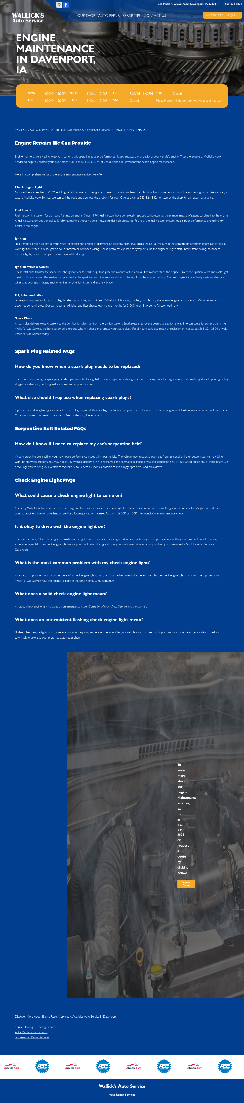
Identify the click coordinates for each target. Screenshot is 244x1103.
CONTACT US (155, 15)
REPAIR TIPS (132, 15)
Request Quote (186, 884)
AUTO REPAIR (109, 15)
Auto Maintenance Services (31, 1032)
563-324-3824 (233, 3)
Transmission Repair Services (32, 1037)
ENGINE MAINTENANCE (131, 129)
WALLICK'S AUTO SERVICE (32, 129)
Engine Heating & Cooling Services (35, 1027)
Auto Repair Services (122, 1094)
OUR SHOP (86, 15)
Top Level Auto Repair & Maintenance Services (82, 129)
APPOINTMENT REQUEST (222, 15)
